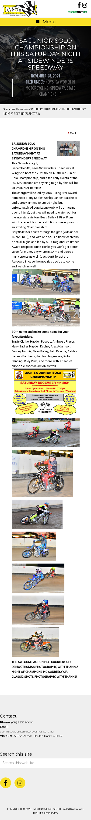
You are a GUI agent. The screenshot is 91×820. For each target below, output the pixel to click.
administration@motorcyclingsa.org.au (27, 731)
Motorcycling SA (23, 9)
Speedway (57, 88)
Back (73, 133)
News (50, 82)
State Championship (57, 91)
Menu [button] (49, 22)
